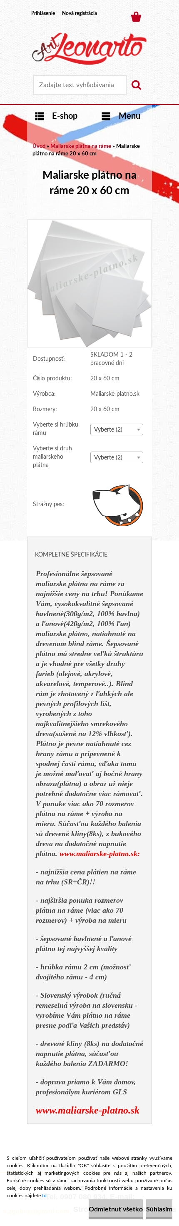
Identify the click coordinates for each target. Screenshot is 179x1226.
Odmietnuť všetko (116, 1209)
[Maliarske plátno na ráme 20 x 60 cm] (89, 224)
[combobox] (116, 429)
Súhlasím (159, 1209)
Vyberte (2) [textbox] (108, 430)
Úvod (38, 146)
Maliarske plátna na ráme (80, 146)
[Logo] (89, 49)
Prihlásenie (43, 13)
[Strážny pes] (118, 505)
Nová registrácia (79, 13)
